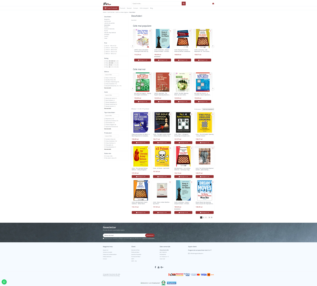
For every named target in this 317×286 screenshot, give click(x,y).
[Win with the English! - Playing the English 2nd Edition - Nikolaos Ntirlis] (142, 82)
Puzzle (106, 30)
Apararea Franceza (111, 126)
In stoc (107, 156)
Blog (151, 8)
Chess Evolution (110, 84)
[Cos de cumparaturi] (213, 3)
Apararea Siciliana (111, 120)
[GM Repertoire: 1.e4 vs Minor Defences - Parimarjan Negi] (183, 156)
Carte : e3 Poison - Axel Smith (161, 168)
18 (209, 217)
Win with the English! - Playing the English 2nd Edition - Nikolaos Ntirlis (142, 94)
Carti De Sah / (111, 12)
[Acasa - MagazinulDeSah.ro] (111, 4)
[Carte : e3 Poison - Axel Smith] (162, 156)
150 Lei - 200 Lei (110, 49)
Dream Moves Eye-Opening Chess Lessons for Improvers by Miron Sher (204, 202)
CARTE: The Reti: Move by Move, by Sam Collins (181, 94)
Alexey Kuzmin (110, 106)
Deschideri (107, 25)
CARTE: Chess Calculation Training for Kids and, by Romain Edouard (141, 50)
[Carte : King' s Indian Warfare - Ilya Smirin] (162, 190)
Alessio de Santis (110, 98)
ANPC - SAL (134, 261)
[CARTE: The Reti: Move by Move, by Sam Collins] (182, 82)
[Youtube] (158, 267)
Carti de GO (107, 21)
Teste (105, 38)
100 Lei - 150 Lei (110, 47)
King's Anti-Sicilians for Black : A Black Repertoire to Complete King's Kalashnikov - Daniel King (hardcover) (140, 135)
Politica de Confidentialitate (148, 238)
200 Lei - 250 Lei (110, 51)
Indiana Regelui (110, 124)
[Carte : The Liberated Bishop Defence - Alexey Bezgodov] (141, 156)
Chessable (108, 145)
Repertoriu (109, 118)
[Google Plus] (161, 267)
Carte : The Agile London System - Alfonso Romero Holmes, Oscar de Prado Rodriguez (162, 135)
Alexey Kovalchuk (110, 104)
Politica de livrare (107, 256)
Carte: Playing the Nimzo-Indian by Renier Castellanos (182, 50)
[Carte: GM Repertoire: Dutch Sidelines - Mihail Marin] (141, 190)
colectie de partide (109, 23)
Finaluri (106, 27)
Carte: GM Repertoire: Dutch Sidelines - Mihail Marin (139, 202)
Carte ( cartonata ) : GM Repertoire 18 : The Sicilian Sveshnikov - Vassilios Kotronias (201, 50)
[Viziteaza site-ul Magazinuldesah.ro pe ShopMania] (171, 283)
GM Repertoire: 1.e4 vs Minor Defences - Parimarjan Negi (182, 169)
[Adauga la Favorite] (150, 31)
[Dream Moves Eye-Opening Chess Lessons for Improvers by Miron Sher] (204, 190)
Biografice (107, 19)
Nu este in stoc (110, 158)
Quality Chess (109, 80)
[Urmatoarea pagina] (212, 217)
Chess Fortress (110, 143)
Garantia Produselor (136, 254)
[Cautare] (184, 3)
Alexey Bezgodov (110, 102)
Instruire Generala (109, 29)
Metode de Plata (135, 250)
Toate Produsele (112, 8)
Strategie (106, 34)
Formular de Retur (135, 256)
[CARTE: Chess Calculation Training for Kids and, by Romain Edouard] (142, 38)
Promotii (122, 8)
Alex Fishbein (109, 100)
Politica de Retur (135, 252)
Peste (107, 61)
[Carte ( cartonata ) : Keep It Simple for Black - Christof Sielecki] (162, 38)
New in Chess (109, 78)
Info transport (144, 8)
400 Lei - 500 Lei (110, 53)
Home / (105, 12)
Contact (135, 8)
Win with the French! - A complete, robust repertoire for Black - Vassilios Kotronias (202, 94)
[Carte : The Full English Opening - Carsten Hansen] (204, 122)
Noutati (129, 8)
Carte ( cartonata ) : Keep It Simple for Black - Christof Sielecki (161, 50)
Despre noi (105, 250)
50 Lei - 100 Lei (110, 45)
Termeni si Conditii (107, 252)
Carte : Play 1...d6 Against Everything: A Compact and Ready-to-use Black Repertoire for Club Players (182, 135)
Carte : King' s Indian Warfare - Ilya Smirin (161, 202)
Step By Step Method (110, 32)
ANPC (132, 259)
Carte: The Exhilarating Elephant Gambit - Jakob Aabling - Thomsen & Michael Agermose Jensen (205, 169)
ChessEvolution (110, 147)
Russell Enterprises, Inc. (112, 85)
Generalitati (109, 122)
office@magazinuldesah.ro (196, 253)
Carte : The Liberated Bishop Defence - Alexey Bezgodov (140, 169)
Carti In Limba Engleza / (122, 12)
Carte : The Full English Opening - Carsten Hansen (204, 135)
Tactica (106, 36)
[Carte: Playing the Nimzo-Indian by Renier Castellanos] (182, 38)
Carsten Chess (110, 139)
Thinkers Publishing (111, 82)
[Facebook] (155, 267)
